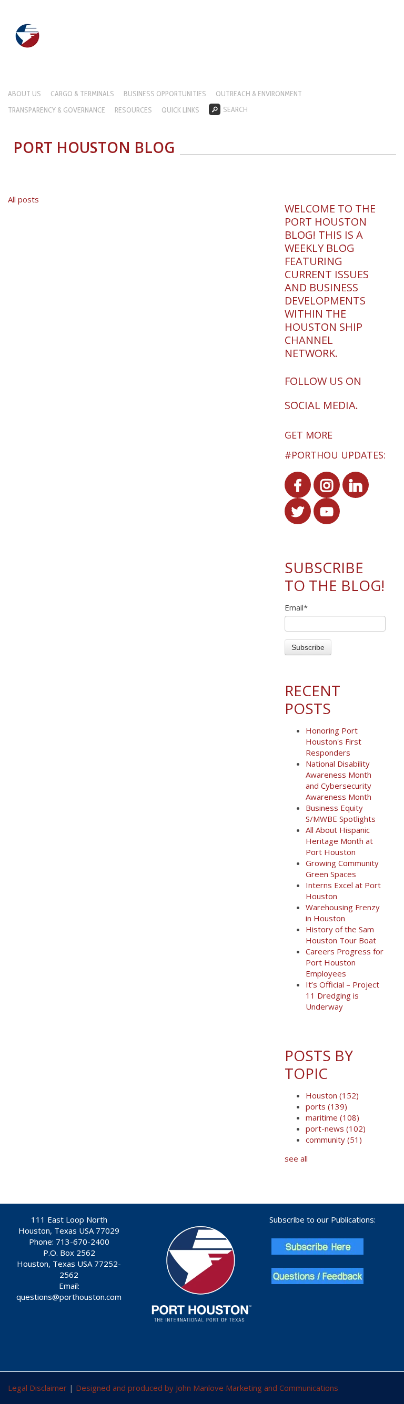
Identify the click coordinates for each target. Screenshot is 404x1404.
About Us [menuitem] (24, 93)
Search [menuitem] (235, 109)
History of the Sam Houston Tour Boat (341, 934)
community (334, 1139)
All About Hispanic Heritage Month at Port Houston (339, 841)
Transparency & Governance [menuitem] (56, 110)
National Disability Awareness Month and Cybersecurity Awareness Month (338, 780)
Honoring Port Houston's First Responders (333, 741)
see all (296, 1158)
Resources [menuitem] (133, 110)
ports (326, 1106)
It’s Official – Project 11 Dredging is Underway (342, 995)
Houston (332, 1095)
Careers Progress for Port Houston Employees (344, 962)
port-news (336, 1128)
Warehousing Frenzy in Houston (343, 912)
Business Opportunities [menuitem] (165, 93)
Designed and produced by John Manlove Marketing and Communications (207, 1387)
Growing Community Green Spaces (342, 868)
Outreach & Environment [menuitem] (259, 93)
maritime (332, 1117)
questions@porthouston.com (69, 1296)
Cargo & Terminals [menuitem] (82, 93)
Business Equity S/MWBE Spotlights (341, 813)
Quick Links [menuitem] (180, 110)
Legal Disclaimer (37, 1387)
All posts (23, 199)
